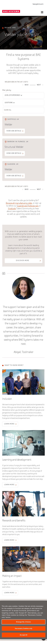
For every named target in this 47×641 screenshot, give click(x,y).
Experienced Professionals (27, 206)
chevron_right (43, 85)
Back (25, 85)
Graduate (12, 209)
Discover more (22, 260)
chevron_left (23, 85)
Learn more (9, 424)
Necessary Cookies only (23, 628)
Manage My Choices (23, 622)
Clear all (7, 110)
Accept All (23, 635)
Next (40, 85)
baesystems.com (38, 4)
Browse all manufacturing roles (19, 203)
